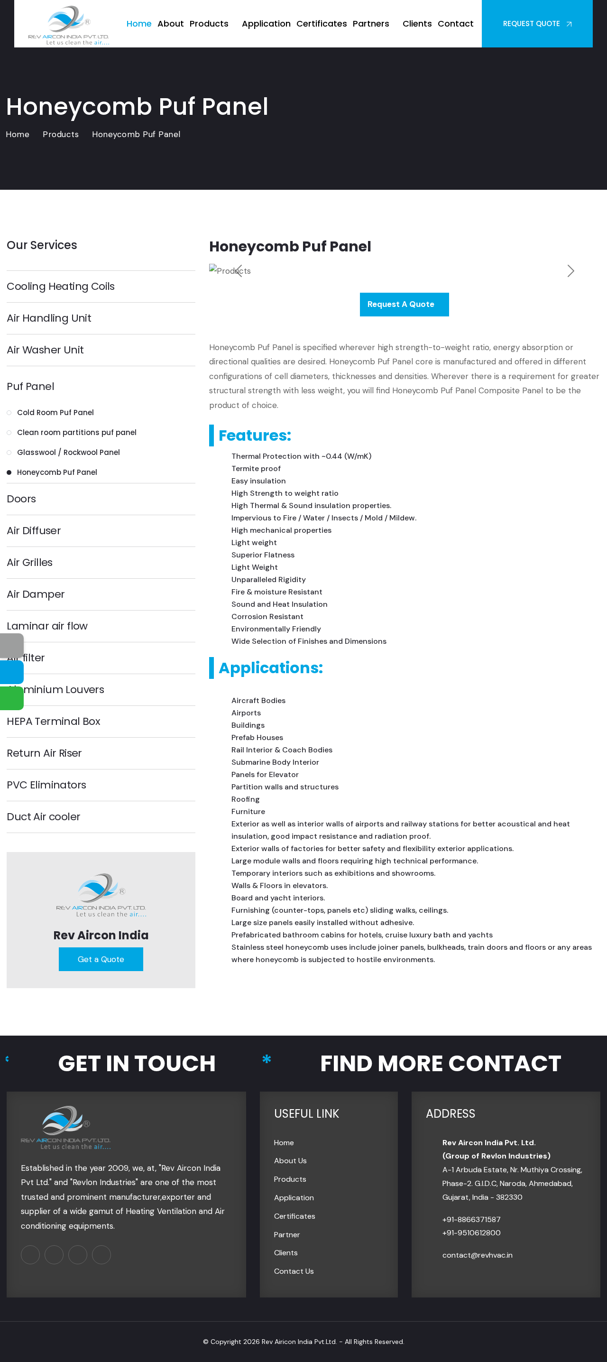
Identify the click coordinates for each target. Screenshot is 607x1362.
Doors (21, 499)
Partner (287, 1235)
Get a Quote (101, 959)
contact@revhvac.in (477, 1255)
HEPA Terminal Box (53, 721)
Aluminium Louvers (55, 690)
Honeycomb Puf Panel (57, 472)
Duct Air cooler (43, 817)
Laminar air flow (47, 626)
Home (139, 23)
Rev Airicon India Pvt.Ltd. (299, 1341)
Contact (456, 23)
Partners (371, 23)
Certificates (321, 23)
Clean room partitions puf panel (77, 432)
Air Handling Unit (49, 318)
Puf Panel (30, 386)
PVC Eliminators (46, 785)
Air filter (26, 658)
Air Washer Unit (45, 350)
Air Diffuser (34, 531)
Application (266, 23)
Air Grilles (29, 562)
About (170, 23)
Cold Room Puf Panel (55, 412)
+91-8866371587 (471, 1219)
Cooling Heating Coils (60, 286)
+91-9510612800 (471, 1233)
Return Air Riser (44, 753)
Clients (417, 23)
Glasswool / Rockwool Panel (68, 452)
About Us (290, 1161)
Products (209, 23)
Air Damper (35, 594)
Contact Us (294, 1271)
